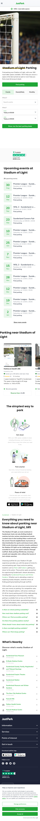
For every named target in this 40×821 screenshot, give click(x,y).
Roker (16, 568)
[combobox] (3, 102)
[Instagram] (7, 763)
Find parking (20, 85)
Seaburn (24, 568)
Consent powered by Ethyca (29, 818)
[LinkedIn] (14, 763)
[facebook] (3, 763)
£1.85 (18, 393)
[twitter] (10, 763)
